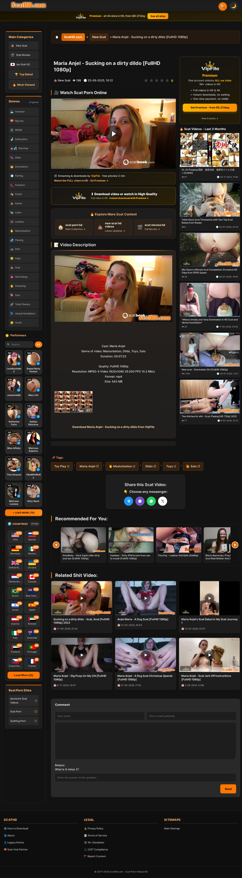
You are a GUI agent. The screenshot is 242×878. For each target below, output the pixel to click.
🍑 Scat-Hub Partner (16, 849)
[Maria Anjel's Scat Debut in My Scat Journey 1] (209, 598)
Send (228, 789)
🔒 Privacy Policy (93, 828)
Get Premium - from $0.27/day (210, 107)
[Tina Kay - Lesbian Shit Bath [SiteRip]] (178, 540)
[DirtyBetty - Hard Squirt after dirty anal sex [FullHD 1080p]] (83, 540)
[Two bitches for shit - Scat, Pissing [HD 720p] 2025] (210, 397)
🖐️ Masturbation (120, 466)
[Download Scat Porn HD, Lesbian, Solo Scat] (28, 5)
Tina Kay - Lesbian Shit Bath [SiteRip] (178, 555)
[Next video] (235, 544)
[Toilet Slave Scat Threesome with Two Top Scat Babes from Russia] (210, 200)
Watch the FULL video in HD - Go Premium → (81, 180)
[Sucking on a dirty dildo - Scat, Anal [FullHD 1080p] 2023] (81, 598)
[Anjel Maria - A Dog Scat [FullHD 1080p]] (145, 598)
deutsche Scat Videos (18, 700)
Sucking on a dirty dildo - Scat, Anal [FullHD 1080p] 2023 (81, 621)
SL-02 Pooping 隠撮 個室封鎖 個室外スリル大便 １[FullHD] (209, 171)
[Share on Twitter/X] (162, 501)
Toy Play (60, 466)
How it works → (210, 118)
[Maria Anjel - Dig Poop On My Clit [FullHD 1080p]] (81, 655)
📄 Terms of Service (95, 835)
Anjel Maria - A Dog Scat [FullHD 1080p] (142, 619)
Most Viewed (24, 84)
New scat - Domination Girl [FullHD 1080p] (205, 369)
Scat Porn (15, 711)
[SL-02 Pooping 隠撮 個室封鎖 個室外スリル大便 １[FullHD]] (210, 150)
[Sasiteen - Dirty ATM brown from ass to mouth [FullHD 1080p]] (131, 540)
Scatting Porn (18, 720)
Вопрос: (60, 765)
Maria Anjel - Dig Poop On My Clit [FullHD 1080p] (80, 677)
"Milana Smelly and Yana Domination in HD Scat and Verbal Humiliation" (210, 321)
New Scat (99, 37)
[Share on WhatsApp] (151, 501)
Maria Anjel (87, 466)
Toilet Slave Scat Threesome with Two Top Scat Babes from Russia (207, 221)
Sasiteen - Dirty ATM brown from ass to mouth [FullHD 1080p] (130, 557)
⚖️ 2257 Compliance (96, 849)
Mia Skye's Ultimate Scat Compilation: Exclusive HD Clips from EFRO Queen (209, 271)
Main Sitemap (172, 828)
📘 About (9, 835)
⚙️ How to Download (16, 828)
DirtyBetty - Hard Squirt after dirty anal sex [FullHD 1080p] (81, 557)
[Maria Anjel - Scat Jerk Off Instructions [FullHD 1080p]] (209, 655)
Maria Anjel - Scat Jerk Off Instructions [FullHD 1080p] (206, 677)
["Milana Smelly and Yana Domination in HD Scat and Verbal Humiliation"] (210, 300)
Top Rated (24, 74)
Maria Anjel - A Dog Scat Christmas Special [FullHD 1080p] (144, 677)
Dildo (149, 466)
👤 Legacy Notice (14, 842)
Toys (169, 466)
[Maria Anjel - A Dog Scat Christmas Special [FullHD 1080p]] (145, 655)
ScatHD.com (73, 37)
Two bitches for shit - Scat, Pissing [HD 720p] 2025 (209, 416)
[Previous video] (56, 544)
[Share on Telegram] (128, 501)
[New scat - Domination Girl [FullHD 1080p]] (210, 350)
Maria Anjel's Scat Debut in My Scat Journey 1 (209, 621)
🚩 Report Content (95, 856)
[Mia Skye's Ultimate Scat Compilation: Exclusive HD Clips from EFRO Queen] (210, 250)
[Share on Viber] (139, 501)
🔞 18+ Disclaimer (94, 842)
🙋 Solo (191, 466)
